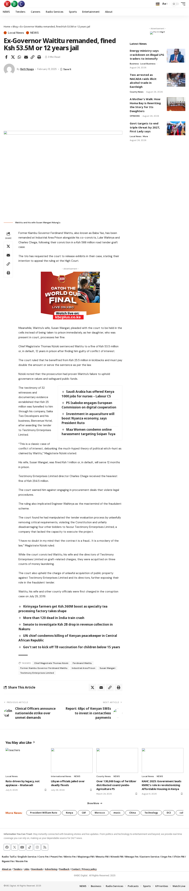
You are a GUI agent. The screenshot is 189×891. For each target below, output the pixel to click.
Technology (151, 812)
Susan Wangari (107, 668)
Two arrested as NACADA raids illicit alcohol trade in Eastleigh (143, 81)
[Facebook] (7, 847)
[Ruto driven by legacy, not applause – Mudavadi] (26, 760)
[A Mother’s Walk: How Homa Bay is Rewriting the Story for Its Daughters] (176, 104)
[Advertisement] (63, 103)
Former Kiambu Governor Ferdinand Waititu (43, 668)
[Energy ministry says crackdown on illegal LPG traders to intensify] (176, 56)
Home (7, 26)
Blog (15, 26)
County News (136, 92)
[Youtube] (22, 847)
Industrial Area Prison (83, 668)
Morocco (100, 812)
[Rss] (45, 847)
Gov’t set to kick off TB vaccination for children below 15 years (71, 647)
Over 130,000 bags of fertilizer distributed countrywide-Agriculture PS (116, 785)
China (132, 812)
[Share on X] (13, 57)
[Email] (26, 57)
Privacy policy (89, 869)
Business (134, 63)
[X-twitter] (14, 847)
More (145, 136)
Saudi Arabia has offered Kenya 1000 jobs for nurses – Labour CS (88, 393)
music (117, 812)
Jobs (26, 869)
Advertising (51, 869)
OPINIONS (135, 116)
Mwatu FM (102, 856)
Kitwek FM (117, 856)
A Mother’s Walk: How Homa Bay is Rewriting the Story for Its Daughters (145, 105)
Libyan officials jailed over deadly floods (68, 783)
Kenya (69, 812)
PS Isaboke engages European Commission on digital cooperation (89, 405)
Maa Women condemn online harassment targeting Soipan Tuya (88, 431)
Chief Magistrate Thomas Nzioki (51, 663)
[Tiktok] (29, 847)
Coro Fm (43, 856)
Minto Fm (70, 856)
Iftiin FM (178, 856)
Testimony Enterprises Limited (37, 672)
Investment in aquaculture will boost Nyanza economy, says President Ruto (88, 418)
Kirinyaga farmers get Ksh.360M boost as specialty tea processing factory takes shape (62, 608)
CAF (84, 812)
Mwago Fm (131, 856)
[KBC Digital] (14, 3)
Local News (16, 32)
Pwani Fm (56, 856)
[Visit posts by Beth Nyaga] (9, 69)
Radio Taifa (9, 856)
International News (61, 776)
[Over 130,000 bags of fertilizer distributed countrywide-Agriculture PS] (117, 760)
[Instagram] (37, 847)
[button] (157, 4)
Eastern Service (149, 856)
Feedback (64, 869)
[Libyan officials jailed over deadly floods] (72, 760)
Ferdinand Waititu (82, 663)
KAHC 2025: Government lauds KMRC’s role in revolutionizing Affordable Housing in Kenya (161, 785)
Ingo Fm (166, 856)
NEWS (34, 32)
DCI (169, 812)
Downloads (37, 869)
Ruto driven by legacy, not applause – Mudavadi (23, 783)
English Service (27, 856)
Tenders (17, 869)
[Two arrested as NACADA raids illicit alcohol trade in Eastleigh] (176, 80)
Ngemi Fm (8, 861)
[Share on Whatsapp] (19, 57)
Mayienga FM (86, 856)
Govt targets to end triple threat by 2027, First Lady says (145, 127)
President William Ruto (43, 812)
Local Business (147, 63)
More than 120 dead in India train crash (53, 618)
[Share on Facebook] (6, 57)
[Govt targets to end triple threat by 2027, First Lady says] (176, 128)
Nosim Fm (21, 861)
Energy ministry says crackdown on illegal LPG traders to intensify (147, 54)
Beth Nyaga (27, 69)
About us (6, 869)
